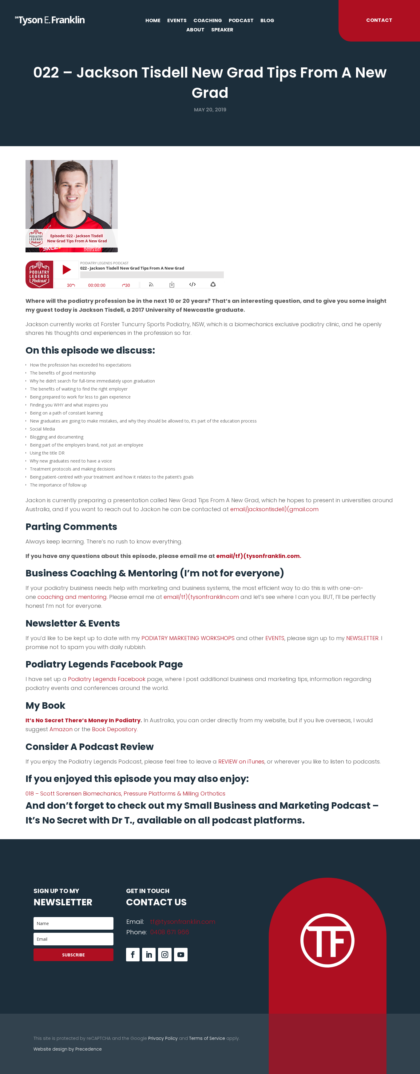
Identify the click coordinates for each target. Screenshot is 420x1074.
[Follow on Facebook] (133, 954)
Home (152, 21)
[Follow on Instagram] (165, 954)
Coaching (207, 21)
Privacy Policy (163, 1038)
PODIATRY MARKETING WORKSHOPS (188, 638)
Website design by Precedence (68, 1049)
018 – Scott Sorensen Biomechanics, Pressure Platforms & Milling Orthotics (125, 793)
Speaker (222, 30)
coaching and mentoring (72, 597)
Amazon (61, 729)
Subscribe (73, 955)
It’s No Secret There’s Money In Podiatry (83, 720)
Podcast (241, 21)
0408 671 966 (169, 932)
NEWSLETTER (362, 638)
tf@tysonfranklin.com (183, 921)
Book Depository (114, 729)
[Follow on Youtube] (181, 954)
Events (177, 21)
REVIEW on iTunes (241, 761)
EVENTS (274, 638)
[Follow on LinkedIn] (149, 954)
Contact (379, 20)
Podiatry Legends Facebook (106, 679)
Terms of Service (207, 1038)
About (195, 30)
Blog (267, 21)
